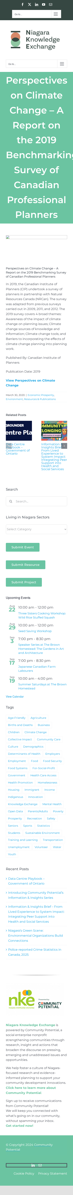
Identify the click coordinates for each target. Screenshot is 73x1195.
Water (57, 847)
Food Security (52, 761)
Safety (51, 818)
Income (49, 789)
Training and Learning (23, 840)
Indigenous (15, 797)
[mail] (40, 1165)
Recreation (34, 818)
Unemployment (19, 847)
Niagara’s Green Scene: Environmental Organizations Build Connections (35, 935)
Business (44, 725)
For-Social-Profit (44, 768)
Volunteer (41, 847)
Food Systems (17, 768)
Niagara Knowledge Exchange (30, 1025)
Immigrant (32, 789)
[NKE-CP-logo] (35, 984)
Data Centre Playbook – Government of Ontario (18, 448)
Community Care (48, 739)
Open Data (15, 811)
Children (13, 732)
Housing (13, 789)
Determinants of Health (24, 754)
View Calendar (15, 696)
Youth (12, 854)
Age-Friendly (17, 718)
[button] (9, 446)
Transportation (53, 840)
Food (34, 761)
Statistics (43, 825)
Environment (14, 399)
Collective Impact (20, 739)
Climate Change (36, 732)
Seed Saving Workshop (35, 631)
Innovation (35, 797)
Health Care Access (43, 775)
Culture (13, 746)
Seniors (13, 825)
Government (16, 775)
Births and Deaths (20, 725)
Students (14, 833)
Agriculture (38, 718)
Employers (52, 754)
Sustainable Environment (42, 833)
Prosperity (15, 818)
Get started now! (19, 1126)
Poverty (58, 811)
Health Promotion (20, 782)
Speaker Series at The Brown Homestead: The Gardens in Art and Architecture (41, 649)
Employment (17, 761)
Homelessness (47, 782)
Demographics (33, 746)
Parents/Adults (38, 811)
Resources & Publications (40, 399)
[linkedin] (33, 1165)
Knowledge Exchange (22, 804)
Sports (27, 825)
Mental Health (52, 804)
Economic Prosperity (41, 395)
